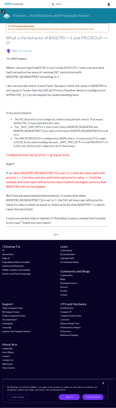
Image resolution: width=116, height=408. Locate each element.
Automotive (8, 254)
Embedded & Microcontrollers (16, 262)
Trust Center (8, 368)
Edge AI (6, 258)
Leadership (7, 348)
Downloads (7, 323)
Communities (66, 275)
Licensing (6, 327)
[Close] (103, 383)
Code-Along (66, 250)
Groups (63, 294)
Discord (64, 287)
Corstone (64, 319)
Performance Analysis (70, 327)
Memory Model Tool (69, 323)
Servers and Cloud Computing (16, 273)
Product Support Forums (14, 315)
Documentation (67, 254)
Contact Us (7, 360)
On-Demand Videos (69, 262)
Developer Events (68, 283)
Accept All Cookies (93, 397)
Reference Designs (69, 335)
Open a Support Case (12, 308)
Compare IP (65, 312)
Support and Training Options (16, 331)
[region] (55, 391)
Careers (6, 356)
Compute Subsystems (70, 315)
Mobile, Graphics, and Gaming (16, 269)
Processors (65, 331)
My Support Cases (11, 312)
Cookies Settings (17, 397)
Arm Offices (8, 352)
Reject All (69, 397)
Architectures (67, 308)
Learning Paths (67, 258)
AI (3, 250)
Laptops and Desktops (13, 266)
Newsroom (7, 364)
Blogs (63, 279)
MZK (14, 51)
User (108, 4)
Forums (63, 290)
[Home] (14, 4)
